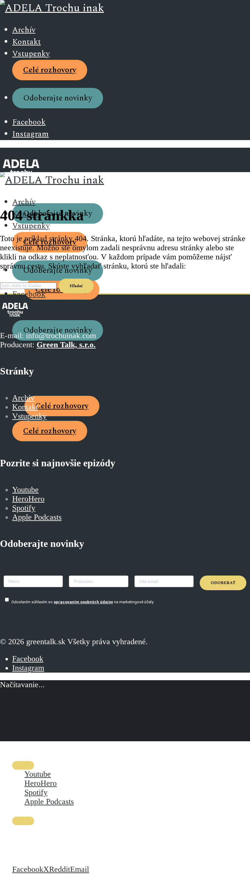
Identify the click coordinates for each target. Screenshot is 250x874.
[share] (23, 821)
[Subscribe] (23, 765)
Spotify (23, 508)
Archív (23, 30)
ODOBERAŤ (223, 583)
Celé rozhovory (49, 70)
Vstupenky (31, 54)
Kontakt (26, 42)
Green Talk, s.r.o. (66, 344)
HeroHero (28, 498)
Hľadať (76, 286)
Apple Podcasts (37, 517)
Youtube (25, 489)
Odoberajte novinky (57, 98)
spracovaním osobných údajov (83, 602)
